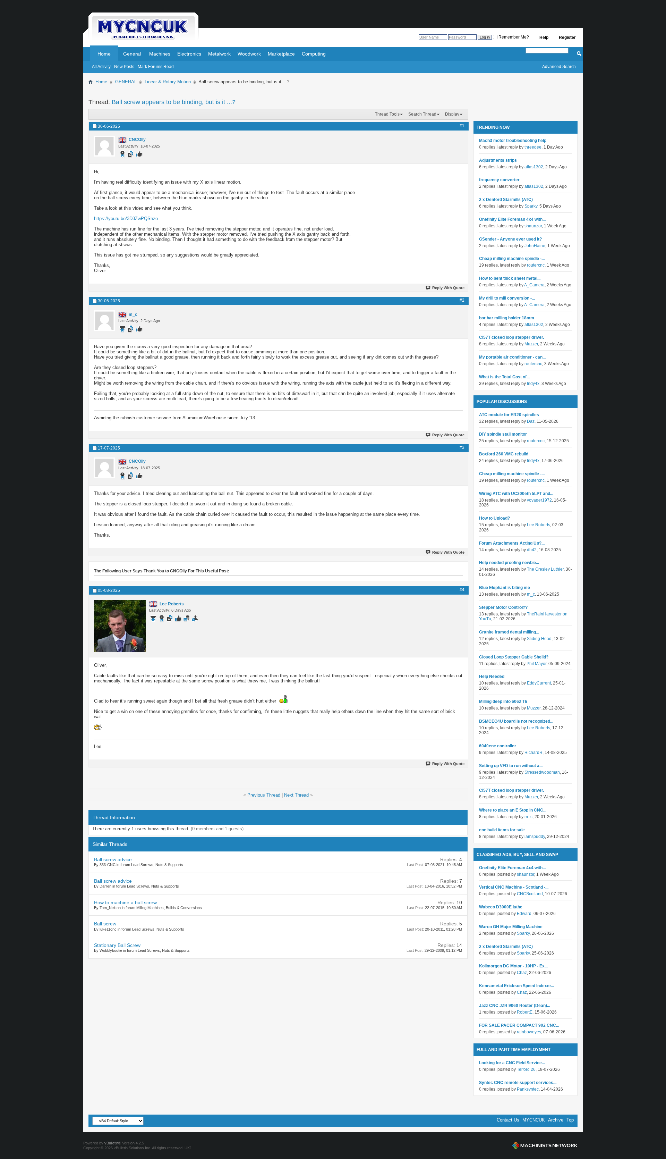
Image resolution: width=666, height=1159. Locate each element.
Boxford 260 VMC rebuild (503, 454)
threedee (532, 147)
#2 (462, 300)
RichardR (533, 752)
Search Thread (422, 114)
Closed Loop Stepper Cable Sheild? (513, 657)
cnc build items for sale (502, 830)
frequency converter (499, 179)
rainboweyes (529, 1032)
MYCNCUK (533, 1120)
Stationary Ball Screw (117, 945)
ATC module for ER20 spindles (509, 414)
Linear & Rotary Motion (168, 81)
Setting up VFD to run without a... (511, 765)
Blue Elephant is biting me (504, 587)
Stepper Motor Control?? (503, 607)
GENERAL (126, 81)
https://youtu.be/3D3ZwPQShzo (126, 218)
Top (570, 1120)
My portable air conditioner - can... (512, 357)
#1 (462, 125)
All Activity (101, 66)
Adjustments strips (498, 160)
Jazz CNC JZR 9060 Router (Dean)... (514, 1005)
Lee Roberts (538, 524)
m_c (531, 594)
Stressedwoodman (542, 772)
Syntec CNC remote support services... (517, 1082)
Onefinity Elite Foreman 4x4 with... (512, 219)
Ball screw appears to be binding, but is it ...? (174, 102)
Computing (314, 54)
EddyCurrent (539, 683)
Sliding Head (539, 638)
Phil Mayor (536, 663)
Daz (531, 421)
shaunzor (533, 226)
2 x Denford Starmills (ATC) (506, 199)
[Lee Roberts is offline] (120, 626)
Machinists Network (545, 1145)
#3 (462, 447)
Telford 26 (526, 1069)
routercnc (536, 265)
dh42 (532, 549)
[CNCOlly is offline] (104, 146)
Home (104, 54)
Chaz (522, 972)
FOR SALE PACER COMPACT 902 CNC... (519, 1025)
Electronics (189, 54)
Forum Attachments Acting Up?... (512, 543)
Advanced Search (559, 66)
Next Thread (296, 795)
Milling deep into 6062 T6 (503, 701)
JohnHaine (534, 245)
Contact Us (508, 1120)
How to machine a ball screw (125, 902)
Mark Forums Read (156, 66)
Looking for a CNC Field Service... (512, 1062)
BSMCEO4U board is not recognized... (516, 721)
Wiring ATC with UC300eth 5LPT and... (516, 493)
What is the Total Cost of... (504, 377)
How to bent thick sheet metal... (509, 278)
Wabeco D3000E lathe (500, 907)
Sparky (530, 206)
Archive (555, 1120)
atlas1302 (533, 167)
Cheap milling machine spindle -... (512, 258)
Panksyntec (528, 1089)
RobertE (524, 1012)
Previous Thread (263, 795)
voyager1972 (539, 500)
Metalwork (219, 54)
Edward (524, 913)
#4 (462, 589)
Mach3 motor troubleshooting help (512, 140)
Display (452, 114)
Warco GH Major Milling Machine (511, 926)
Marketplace (281, 54)
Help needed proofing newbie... (509, 562)
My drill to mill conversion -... (507, 298)
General (132, 54)
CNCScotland (530, 893)
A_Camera (534, 285)
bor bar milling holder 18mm (506, 318)
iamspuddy (534, 836)
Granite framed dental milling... (509, 632)
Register (567, 37)
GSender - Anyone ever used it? (510, 239)
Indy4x (533, 383)
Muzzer (531, 344)
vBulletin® (112, 1143)
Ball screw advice (113, 859)
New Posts (124, 66)
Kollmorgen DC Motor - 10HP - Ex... (513, 966)
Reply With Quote (448, 288)
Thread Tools (387, 114)
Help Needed (491, 676)
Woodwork (249, 54)
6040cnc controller (497, 746)
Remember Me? (513, 37)
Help (543, 37)
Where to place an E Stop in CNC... (512, 810)
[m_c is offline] (104, 320)
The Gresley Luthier (545, 569)
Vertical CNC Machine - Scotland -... (513, 887)
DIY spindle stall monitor (503, 434)
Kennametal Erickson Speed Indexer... (516, 985)
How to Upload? (494, 518)
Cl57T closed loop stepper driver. (511, 337)
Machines (159, 54)
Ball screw (105, 923)
